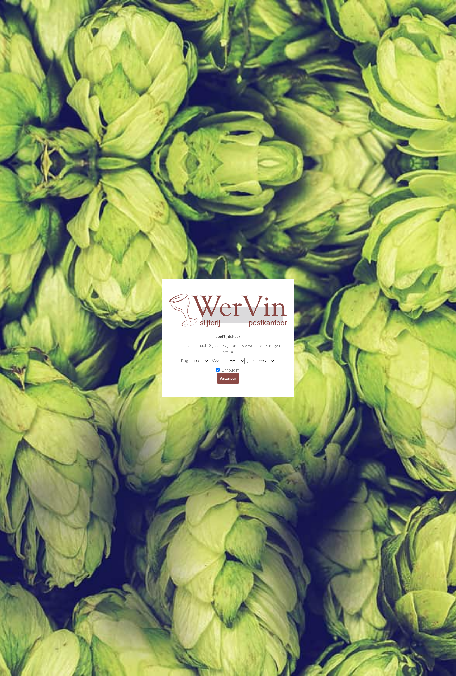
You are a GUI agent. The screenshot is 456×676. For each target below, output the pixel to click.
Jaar (250, 361)
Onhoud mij (230, 370)
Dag (184, 361)
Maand (218, 361)
